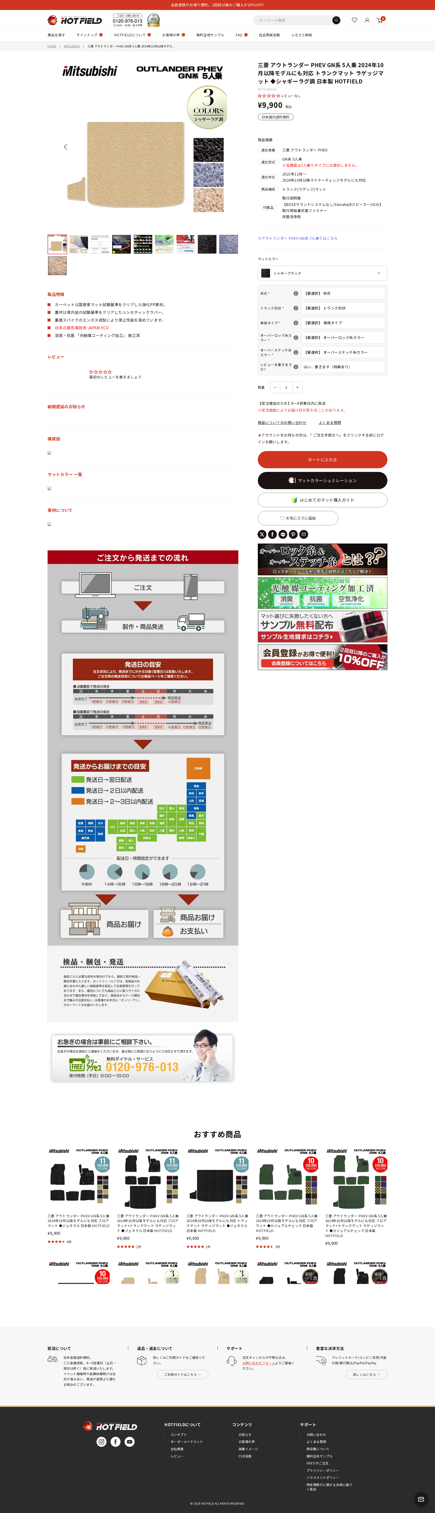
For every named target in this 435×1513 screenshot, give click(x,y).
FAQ (239, 34)
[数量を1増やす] (297, 387)
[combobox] (322, 273)
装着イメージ (248, 1449)
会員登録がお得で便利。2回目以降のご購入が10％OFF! (217, 4)
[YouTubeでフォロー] (130, 1442)
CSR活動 (245, 1456)
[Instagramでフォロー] (101, 1442)
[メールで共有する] (303, 534)
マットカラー (268, 258)
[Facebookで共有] (272, 534)
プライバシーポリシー (323, 1470)
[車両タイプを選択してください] (295, 322)
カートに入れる (322, 459)
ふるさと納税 (301, 34)
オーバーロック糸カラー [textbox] (280, 337)
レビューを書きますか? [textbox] (280, 367)
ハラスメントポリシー (323, 1477)
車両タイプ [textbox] (280, 322)
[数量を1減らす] (275, 387)
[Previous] (65, 146)
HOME (52, 46)
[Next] (220, 146)
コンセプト (179, 1434)
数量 (261, 387)
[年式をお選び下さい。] (295, 293)
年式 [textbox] (280, 293)
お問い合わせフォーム (258, 1363)
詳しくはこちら (364, 1374)
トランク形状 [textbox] (280, 308)
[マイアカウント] (354, 20)
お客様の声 (171, 34)
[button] (269, 95)
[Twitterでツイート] (262, 534)
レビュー (177, 1456)
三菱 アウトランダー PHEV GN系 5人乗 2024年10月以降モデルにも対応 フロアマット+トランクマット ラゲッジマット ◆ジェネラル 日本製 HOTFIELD (148, 1223)
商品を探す (56, 34)
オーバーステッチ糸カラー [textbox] (280, 352)
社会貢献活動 (269, 34)
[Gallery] (143, 169)
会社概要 (177, 1449)
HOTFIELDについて (130, 34)
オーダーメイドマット (187, 1441)
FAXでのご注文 (318, 1463)
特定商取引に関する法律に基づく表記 (329, 1486)
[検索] (336, 20)
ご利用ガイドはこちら (180, 1374)
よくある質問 (330, 422)
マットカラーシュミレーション (327, 480)
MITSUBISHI (72, 46)
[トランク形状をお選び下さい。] (295, 308)
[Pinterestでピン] (293, 534)
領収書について (318, 1449)
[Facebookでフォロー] (116, 1442)
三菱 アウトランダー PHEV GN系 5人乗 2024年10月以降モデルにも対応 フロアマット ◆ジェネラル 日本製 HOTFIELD (79, 1220)
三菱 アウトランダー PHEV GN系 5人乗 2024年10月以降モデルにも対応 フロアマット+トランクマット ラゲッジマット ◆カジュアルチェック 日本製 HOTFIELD (356, 1225)
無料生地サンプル (210, 34)
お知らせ (245, 1434)
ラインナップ (86, 34)
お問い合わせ (316, 1434)
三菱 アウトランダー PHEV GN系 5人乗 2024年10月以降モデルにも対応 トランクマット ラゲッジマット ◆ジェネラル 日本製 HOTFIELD (217, 1223)
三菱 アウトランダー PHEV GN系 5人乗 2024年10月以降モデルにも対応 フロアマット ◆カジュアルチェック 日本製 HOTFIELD (286, 1223)
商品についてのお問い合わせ (282, 422)
